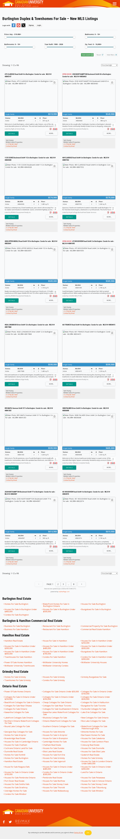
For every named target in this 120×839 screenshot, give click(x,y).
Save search (86, 55)
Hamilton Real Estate (14, 641)
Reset (99, 55)
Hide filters (111, 55)
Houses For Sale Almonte (54, 732)
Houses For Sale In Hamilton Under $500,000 (97, 647)
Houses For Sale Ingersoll (54, 761)
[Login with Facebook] (13, 27)
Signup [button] (31, 25)
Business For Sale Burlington (17, 626)
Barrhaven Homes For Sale (93, 735)
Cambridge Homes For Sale (55, 742)
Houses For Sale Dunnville (93, 748)
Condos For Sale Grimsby (54, 680)
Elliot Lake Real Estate (52, 751)
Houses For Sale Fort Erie (54, 755)
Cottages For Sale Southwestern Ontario (61, 709)
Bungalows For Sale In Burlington (96, 609)
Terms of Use (78, 833)
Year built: (54, 44)
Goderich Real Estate (90, 755)
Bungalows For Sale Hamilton (94, 652)
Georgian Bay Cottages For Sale (18, 732)
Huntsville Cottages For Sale (94, 709)
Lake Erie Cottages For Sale (93, 712)
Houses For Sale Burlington (94, 604)
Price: (12, 34)
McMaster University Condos (55, 666)
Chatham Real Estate (52, 745)
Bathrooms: (12, 44)
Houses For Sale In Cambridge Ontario (21, 742)
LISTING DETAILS (12, 133)
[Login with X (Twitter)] (23, 27)
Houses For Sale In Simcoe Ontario (97, 781)
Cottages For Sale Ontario (16, 709)
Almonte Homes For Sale (92, 732)
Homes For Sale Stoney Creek (94, 784)
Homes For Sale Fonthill (15, 755)
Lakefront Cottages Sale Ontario (19, 718)
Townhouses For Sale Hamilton (18, 657)
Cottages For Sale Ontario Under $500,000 (96, 698)
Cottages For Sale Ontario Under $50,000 (61, 692)
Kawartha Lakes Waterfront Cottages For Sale (61, 713)
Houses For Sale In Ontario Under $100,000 (19, 773)
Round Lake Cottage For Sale (17, 726)
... (68, 584)
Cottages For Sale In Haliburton (95, 702)
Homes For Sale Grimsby (15, 677)
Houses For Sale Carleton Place (95, 742)
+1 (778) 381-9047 (12, 144)
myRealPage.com (64, 591)
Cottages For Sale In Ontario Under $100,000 (97, 693)
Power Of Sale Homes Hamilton (18, 662)
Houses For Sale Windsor (92, 791)
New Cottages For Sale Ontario (95, 718)
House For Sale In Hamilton (55, 641)
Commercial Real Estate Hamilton (96, 629)
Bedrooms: (92, 34)
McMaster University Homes (55, 662)
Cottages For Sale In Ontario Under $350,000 (58, 698)
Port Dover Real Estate (14, 781)
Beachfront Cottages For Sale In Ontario (22, 702)
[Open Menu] (114, 4)
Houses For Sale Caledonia (93, 738)
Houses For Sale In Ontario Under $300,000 (96, 768)
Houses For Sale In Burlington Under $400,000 (21, 610)
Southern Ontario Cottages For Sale (58, 726)
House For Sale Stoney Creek (55, 784)
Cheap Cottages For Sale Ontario (57, 702)
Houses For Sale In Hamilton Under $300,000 (20, 647)
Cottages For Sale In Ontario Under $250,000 (20, 698)
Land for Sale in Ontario (92, 772)
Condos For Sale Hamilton (54, 657)
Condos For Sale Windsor (15, 794)
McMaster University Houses (94, 662)
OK (88, 833)
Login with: (6, 25)
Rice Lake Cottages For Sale (93, 721)
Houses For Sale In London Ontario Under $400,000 (97, 762)
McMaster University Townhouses (20, 666)
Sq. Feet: (93, 44)
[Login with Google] (18, 27)
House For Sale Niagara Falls (17, 767)
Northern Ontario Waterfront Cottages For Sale (22, 722)
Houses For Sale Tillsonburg (94, 787)
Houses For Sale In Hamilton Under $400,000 (58, 647)
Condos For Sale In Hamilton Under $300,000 (97, 658)
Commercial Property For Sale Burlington (100, 626)
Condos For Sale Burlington (17, 615)
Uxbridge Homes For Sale (16, 791)
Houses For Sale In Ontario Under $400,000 (58, 768)
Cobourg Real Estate (90, 745)
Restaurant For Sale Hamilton (56, 629)
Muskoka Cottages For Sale (55, 718)
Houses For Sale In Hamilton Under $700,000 (58, 653)
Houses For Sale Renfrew (54, 781)
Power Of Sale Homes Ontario (18, 692)
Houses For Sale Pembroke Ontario (20, 778)
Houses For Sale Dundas (53, 748)
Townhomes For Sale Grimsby (18, 680)
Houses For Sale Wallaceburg (56, 791)
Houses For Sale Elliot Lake (93, 751)
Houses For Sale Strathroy (16, 787)
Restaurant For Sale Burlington (56, 626)
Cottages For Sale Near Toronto (57, 706)
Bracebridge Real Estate (15, 738)
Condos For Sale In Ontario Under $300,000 (58, 773)
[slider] (5, 37)
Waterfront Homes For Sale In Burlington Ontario (56, 605)
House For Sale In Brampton (55, 738)
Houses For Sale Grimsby (54, 677)
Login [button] (39, 25)
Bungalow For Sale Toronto (94, 706)
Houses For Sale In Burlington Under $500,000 (59, 610)
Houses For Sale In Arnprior (55, 735)
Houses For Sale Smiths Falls (17, 784)
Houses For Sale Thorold (54, 787)
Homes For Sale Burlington (16, 604)
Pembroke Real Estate (52, 778)
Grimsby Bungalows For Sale (94, 677)
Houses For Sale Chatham (16, 745)
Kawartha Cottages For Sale (17, 712)
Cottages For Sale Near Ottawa (18, 706)
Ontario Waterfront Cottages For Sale (59, 721)
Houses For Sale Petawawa (93, 778)
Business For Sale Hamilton (16, 629)
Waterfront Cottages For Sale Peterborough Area (94, 727)
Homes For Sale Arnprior (15, 735)
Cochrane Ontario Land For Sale (18, 748)
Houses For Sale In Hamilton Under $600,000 (20, 653)
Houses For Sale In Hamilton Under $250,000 (97, 642)
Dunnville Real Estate (14, 751)
